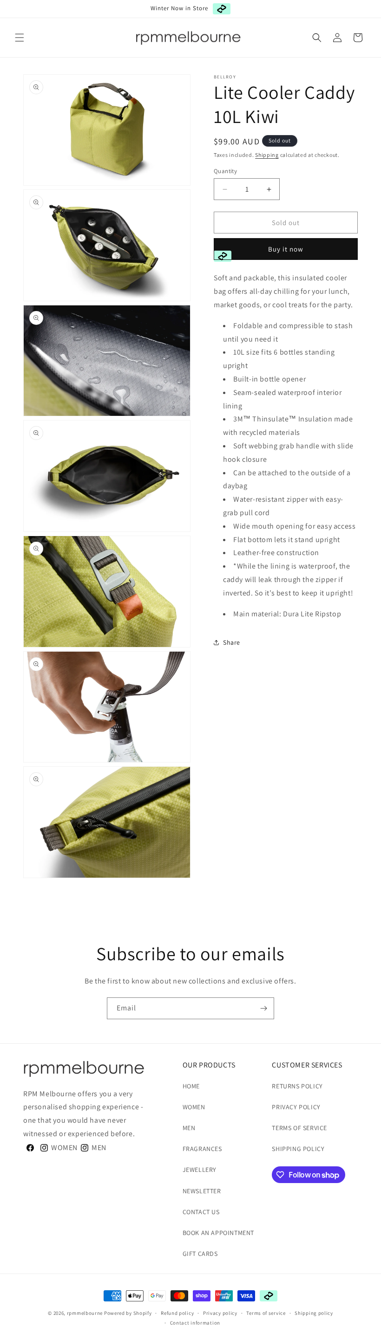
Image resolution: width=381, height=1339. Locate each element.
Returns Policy (297, 1086)
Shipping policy (314, 1313)
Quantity (225, 171)
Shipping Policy (298, 1149)
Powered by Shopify (128, 1313)
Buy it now (285, 249)
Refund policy (177, 1313)
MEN (189, 1128)
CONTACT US (201, 1212)
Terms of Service (299, 1128)
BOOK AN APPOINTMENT (218, 1233)
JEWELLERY (200, 1169)
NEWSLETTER (202, 1191)
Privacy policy (220, 1313)
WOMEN (194, 1107)
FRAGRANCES (202, 1149)
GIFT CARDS (200, 1253)
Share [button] (231, 642)
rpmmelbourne (85, 1313)
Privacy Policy (296, 1107)
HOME (191, 1086)
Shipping (267, 154)
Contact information (195, 1323)
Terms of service (265, 1313)
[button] (19, 37)
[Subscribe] (263, 1008)
